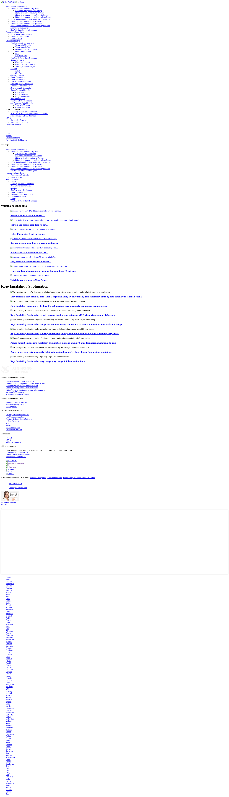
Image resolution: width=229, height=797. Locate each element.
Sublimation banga (13, 138)
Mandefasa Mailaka (8, 502)
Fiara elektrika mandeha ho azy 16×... (29, 252)
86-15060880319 (15, 484)
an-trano (9, 133)
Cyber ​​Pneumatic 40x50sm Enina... (27, 234)
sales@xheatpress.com (18, 488)
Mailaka (4, 504)
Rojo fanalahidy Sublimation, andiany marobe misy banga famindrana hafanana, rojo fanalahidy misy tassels (64, 333)
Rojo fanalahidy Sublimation (16, 140)
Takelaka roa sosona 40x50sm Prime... (29, 280)
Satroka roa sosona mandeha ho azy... (29, 225)
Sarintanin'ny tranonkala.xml (74, 478)
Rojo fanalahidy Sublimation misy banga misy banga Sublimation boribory (47, 361)
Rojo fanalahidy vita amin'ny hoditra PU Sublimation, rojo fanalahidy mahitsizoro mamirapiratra (58, 306)
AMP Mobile (90, 478)
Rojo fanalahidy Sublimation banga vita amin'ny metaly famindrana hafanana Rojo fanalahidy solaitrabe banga (66, 324)
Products (9, 136)
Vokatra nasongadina (38, 478)
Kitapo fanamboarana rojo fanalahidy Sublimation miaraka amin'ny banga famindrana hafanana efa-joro (63, 343)
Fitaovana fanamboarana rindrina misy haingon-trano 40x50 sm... (43, 271)
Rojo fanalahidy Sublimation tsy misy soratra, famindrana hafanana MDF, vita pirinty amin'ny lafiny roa (62, 315)
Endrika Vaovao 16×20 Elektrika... (27, 215)
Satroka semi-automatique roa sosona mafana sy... (35, 243)
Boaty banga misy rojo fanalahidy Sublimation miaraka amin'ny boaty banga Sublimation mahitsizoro (61, 352)
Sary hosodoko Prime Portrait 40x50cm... (30, 261)
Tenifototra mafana (54, 478)
